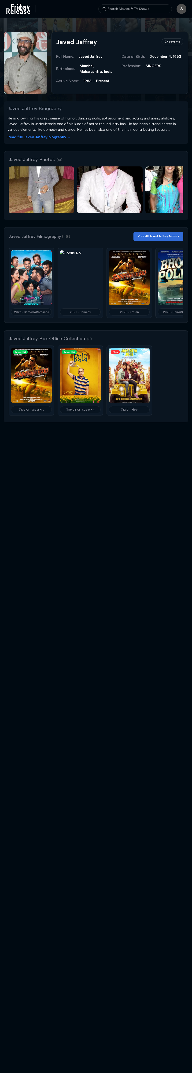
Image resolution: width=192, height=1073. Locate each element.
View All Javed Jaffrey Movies (158, 236)
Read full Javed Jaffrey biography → (39, 137)
